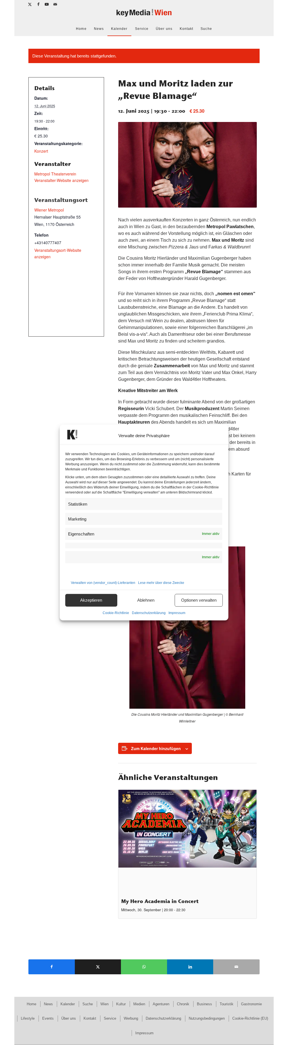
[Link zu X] (30, 4)
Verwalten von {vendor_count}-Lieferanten (103, 582)
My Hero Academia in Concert (160, 901)
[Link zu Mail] (55, 4)
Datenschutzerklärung (149, 613)
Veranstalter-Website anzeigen (61, 180)
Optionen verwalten (199, 600)
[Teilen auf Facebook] (51, 966)
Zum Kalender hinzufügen (156, 748)
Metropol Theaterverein (55, 174)
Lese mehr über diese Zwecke (161, 582)
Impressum (176, 613)
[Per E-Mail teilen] (236, 966)
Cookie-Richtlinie (116, 613)
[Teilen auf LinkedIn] (190, 966)
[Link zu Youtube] (47, 4)
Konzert (41, 151)
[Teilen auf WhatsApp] (144, 966)
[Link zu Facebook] (38, 4)
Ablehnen (145, 600)
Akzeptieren (91, 600)
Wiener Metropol (49, 210)
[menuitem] (81, 29)
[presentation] (187, 841)
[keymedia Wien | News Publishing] (144, 15)
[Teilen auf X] (98, 966)
